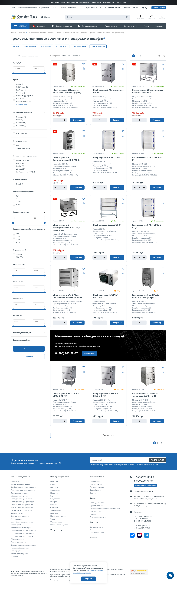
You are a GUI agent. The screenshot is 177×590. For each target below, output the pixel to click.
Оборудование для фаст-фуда (22, 501)
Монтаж (93, 514)
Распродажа (40, 26)
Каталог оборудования (20, 476)
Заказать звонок (159, 8)
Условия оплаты (96, 527)
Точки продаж (16, 551)
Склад (52, 519)
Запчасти (14, 556)
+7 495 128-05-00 (112, 7)
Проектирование (111, 26)
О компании (94, 481)
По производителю (89, 26)
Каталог (22, 26)
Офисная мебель (17, 539)
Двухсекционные (79, 46)
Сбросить (29, 356)
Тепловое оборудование (20, 484)
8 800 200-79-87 (131, 7)
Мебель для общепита (19, 553)
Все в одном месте (97, 503)
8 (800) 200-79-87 (66, 353)
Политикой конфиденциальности (147, 465)
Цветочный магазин (58, 516)
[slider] (13, 73)
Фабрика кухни (56, 522)
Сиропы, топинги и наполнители (23, 545)
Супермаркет (55, 490)
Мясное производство (59, 525)
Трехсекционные (98, 46)
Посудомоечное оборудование (23, 490)
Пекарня (53, 501)
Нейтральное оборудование (22, 507)
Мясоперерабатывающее (21, 527)
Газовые (16, 46)
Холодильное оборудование (22, 504)
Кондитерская (55, 499)
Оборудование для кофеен (21, 499)
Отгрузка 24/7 (95, 511)
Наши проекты (96, 484)
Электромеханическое (19, 493)
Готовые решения (130, 26)
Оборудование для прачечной (22, 533)
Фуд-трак (54, 513)
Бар (51, 496)
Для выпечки (46, 46)
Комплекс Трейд (97, 476)
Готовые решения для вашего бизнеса (105, 508)
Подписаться (157, 460)
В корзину (77, 120)
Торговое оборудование (20, 548)
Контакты (94, 537)
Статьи (92, 493)
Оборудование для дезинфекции (23, 530)
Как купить (159, 26)
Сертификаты (95, 490)
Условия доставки (97, 530)
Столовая (54, 507)
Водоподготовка (17, 513)
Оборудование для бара (20, 496)
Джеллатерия (55, 510)
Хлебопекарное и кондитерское (23, 487)
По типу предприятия (64, 26)
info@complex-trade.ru (92, 7)
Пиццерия (54, 493)
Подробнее (89, 353)
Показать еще (108, 435)
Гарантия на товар (97, 533)
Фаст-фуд (54, 487)
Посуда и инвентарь (18, 542)
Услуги (146, 26)
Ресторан (54, 481)
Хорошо (88, 578)
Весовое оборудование (20, 516)
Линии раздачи (16, 519)
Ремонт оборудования (98, 517)
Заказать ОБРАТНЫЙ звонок (145, 485)
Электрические (30, 46)
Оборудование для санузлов (22, 536)
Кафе (52, 484)
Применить (29, 348)
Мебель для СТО (17, 525)
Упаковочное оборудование (21, 510)
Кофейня (53, 504)
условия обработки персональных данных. (88, 571)
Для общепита (62, 46)
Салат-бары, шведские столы (22, 522)
